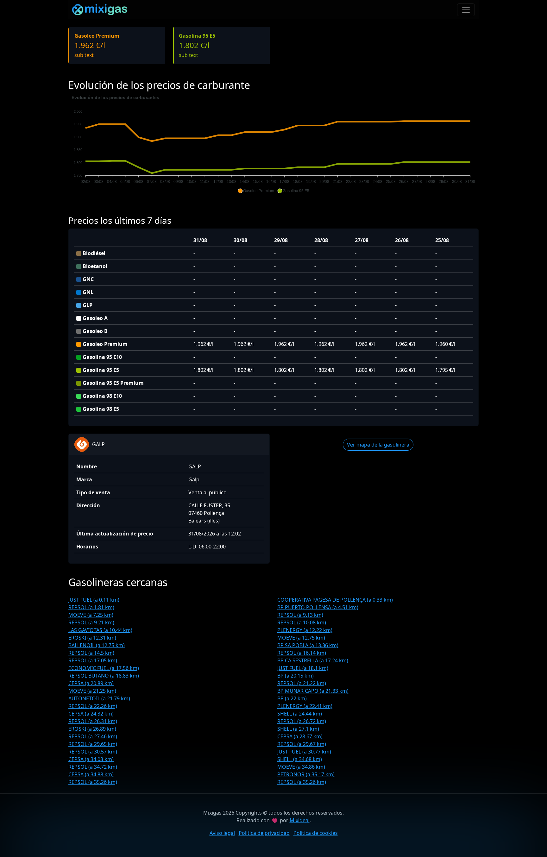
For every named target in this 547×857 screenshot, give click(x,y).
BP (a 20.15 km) (295, 675)
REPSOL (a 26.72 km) (301, 721)
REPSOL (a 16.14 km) (301, 652)
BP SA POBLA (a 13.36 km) (307, 645)
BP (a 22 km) (292, 698)
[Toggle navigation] (466, 9)
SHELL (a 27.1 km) (298, 728)
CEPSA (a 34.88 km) (91, 774)
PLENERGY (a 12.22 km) (304, 630)
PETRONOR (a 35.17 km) (306, 774)
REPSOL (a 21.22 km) (301, 683)
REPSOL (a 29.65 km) (92, 744)
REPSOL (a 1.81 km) (91, 607)
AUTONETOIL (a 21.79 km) (99, 698)
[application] (273, 144)
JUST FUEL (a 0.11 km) (93, 599)
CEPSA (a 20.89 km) (91, 683)
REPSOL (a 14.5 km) (91, 652)
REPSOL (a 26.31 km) (92, 721)
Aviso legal (222, 832)
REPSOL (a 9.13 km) (300, 614)
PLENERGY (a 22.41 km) (304, 706)
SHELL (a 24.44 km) (299, 713)
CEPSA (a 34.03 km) (91, 759)
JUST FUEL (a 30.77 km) (304, 751)
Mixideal (300, 820)
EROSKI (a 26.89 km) (92, 728)
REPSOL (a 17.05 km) (92, 660)
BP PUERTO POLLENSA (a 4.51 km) (317, 607)
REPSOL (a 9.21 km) (91, 622)
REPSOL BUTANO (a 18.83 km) (103, 675)
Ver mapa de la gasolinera (378, 444)
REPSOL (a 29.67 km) (301, 744)
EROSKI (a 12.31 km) (92, 637)
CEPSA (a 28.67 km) (300, 736)
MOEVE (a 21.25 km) (92, 690)
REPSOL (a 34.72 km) (92, 766)
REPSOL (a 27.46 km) (92, 736)
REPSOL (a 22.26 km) (92, 706)
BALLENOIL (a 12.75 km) (96, 645)
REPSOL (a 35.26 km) (92, 782)
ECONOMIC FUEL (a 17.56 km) (103, 668)
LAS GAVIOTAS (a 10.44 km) (100, 630)
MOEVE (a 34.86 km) (301, 766)
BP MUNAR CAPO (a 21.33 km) (313, 690)
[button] (256, 190)
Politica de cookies (315, 832)
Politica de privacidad (264, 832)
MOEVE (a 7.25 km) (90, 614)
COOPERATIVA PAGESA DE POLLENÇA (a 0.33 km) (335, 599)
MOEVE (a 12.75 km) (301, 637)
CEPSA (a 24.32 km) (91, 713)
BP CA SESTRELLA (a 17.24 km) (312, 660)
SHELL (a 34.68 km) (299, 759)
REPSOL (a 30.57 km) (92, 751)
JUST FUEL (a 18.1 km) (302, 668)
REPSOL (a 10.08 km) (301, 622)
